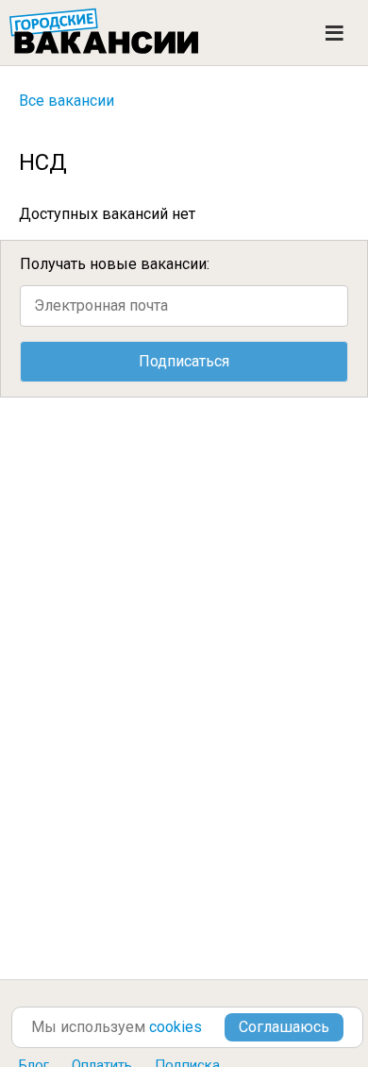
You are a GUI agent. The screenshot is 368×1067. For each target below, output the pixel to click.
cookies (175, 1027)
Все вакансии (66, 101)
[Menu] (334, 33)
